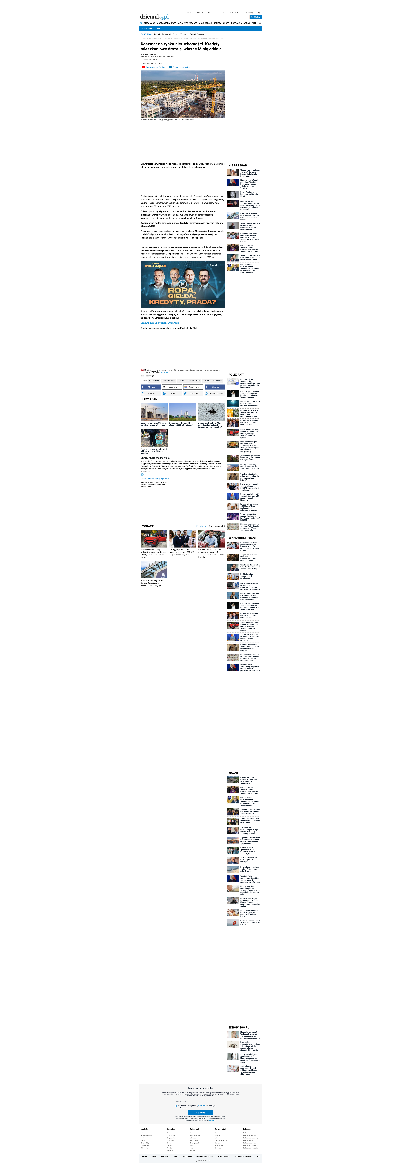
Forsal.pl (143, 1140)
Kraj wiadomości (216, 526)
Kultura (192, 1150)
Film (191, 1145)
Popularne (201, 526)
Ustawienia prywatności (243, 1156)
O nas (154, 1156)
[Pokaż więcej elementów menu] (260, 23)
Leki (216, 1138)
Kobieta (192, 1133)
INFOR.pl (189, 12)
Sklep (258, 12)
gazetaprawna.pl (248, 12)
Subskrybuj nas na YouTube (156, 67)
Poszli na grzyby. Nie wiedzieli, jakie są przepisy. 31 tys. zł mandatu (154, 451)
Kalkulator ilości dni (249, 1135)
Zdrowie (169, 1145)
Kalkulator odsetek (249, 1143)
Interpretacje (145, 1145)
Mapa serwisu (223, 1156)
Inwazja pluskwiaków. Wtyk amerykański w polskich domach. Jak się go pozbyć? (210, 425)
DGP (222, 12)
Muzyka (192, 1148)
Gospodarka (146, 29)
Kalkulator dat (247, 1133)
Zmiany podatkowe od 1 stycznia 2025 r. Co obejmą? (181, 424)
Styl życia (218, 1148)
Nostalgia (157, 34)
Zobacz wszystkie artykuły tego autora (155, 479)
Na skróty (144, 1129)
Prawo (217, 1133)
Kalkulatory (247, 1129)
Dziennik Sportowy (197, 34)
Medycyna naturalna (221, 1140)
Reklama (164, 1156)
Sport (169, 1143)
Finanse (159, 29)
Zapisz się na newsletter (182, 67)
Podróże (169, 1148)
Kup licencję (164, 372)
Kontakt (144, 1156)
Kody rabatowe (195, 1135)
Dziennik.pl (171, 1129)
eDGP (142, 1138)
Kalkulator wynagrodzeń (251, 1148)
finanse (167, 38)
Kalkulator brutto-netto (250, 1145)
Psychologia (219, 1145)
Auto (168, 1133)
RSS (258, 1156)
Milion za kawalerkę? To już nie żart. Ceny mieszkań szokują (154, 424)
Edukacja (193, 1138)
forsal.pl (200, 12)
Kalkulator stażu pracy (250, 1138)
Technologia (171, 1135)
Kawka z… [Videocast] (180, 34)
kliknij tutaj (212, 1120)
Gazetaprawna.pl (146, 1135)
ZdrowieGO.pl (233, 12)
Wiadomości (171, 1140)
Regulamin (187, 1156)
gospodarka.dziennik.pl (155, 38)
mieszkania (154, 381)
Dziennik (143, 38)
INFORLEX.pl (212, 12)
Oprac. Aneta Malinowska (157, 55)
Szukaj (257, 17)
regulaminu (202, 1106)
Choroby (217, 1143)
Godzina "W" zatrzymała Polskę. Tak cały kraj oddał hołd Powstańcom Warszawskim (154, 484)
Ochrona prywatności (204, 1156)
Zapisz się (200, 1112)
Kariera (175, 1156)
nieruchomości (168, 381)
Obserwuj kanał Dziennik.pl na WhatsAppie (160, 323)
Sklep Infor (144, 1148)
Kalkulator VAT (248, 1140)
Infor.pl (143, 1133)
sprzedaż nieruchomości (189, 381)
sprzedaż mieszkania (212, 381)
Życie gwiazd (194, 1143)
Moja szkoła (194, 1140)
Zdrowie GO (166, 34)
